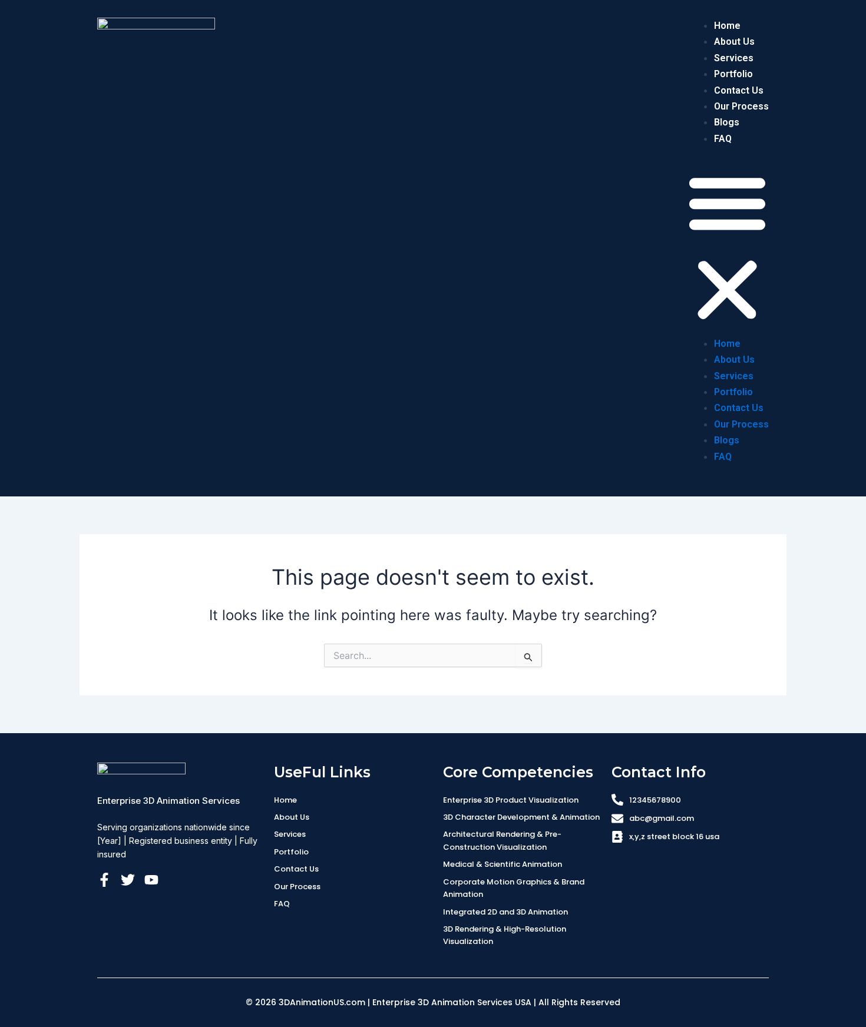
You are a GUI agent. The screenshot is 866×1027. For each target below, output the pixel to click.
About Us (734, 41)
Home (727, 25)
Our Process (741, 106)
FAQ (723, 138)
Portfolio (733, 73)
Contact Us (738, 90)
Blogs (726, 122)
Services (733, 58)
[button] (727, 248)
